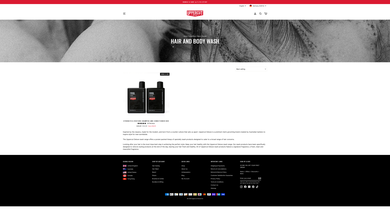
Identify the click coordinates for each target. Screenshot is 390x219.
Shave (154, 175)
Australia (130, 169)
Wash (199, 36)
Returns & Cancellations (218, 169)
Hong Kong (131, 179)
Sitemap (213, 188)
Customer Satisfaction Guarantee (222, 175)
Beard (154, 172)
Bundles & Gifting (157, 182)
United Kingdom (132, 166)
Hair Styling (156, 166)
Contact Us (214, 185)
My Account (185, 178)
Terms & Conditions (217, 182)
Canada (130, 175)
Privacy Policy (215, 178)
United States (131, 172)
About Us (184, 169)
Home (185, 36)
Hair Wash (155, 169)
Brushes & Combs (158, 178)
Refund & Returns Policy (219, 172)
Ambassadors (185, 172)
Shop (183, 166)
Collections (192, 36)
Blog (182, 175)
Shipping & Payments (218, 166)
